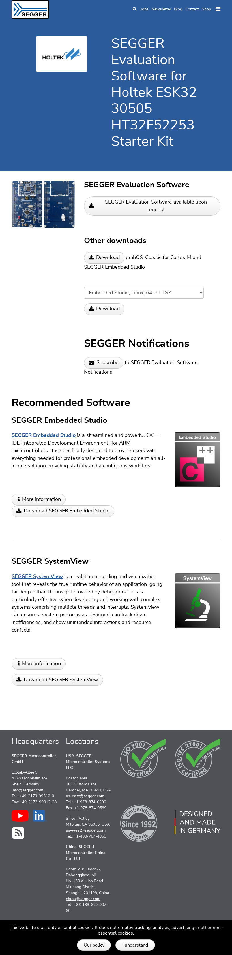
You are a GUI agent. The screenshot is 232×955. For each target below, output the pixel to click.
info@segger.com (27, 790)
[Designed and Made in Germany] (197, 822)
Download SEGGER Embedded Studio (66, 511)
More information (41, 499)
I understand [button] (135, 945)
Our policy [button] (94, 945)
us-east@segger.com (85, 796)
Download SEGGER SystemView (61, 679)
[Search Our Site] (134, 9)
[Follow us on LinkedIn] (40, 816)
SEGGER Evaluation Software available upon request (156, 206)
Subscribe (107, 362)
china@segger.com (83, 899)
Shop (206, 9)
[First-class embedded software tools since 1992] (143, 822)
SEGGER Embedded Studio (44, 435)
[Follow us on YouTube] (20, 816)
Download (108, 257)
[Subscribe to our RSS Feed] (18, 832)
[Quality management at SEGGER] (143, 758)
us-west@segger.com (86, 830)
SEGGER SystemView (37, 576)
